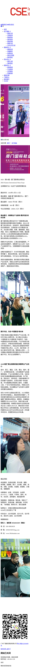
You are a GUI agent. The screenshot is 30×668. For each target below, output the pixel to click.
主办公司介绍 (11, 45)
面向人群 (10, 61)
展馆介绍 (10, 43)
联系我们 (6, 79)
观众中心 (7, 59)
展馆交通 (6, 75)
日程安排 (10, 35)
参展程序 (10, 51)
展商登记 (4, 24)
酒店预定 (10, 63)
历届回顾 (10, 73)
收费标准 (10, 53)
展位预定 (10, 57)
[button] (1, 139)
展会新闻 (10, 67)
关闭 (2, 662)
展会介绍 (10, 33)
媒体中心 (7, 65)
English (6, 81)
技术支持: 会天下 (6, 649)
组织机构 (10, 39)
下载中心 (6, 77)
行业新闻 (10, 69)
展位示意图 (10, 55)
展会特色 (10, 37)
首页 (5, 29)
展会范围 (10, 41)
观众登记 (11, 24)
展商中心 (7, 47)
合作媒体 (10, 71)
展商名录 (10, 49)
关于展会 (7, 31)
